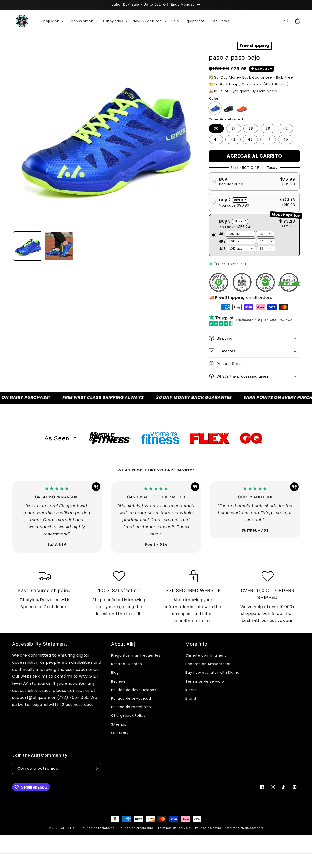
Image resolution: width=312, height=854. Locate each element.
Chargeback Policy (128, 715)
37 (233, 128)
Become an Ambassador (208, 664)
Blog (115, 672)
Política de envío (208, 828)
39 (268, 128)
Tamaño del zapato (227, 119)
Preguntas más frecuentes (135, 655)
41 (216, 139)
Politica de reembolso (131, 707)
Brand (190, 698)
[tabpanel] (110, 438)
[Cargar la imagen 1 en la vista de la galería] (27, 246)
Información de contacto (244, 828)
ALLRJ (65, 828)
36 (216, 128)
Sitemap (119, 724)
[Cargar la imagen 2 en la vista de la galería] (59, 246)
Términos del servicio (174, 828)
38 (250, 128)
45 (285, 139)
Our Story (119, 732)
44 (268, 139)
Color (214, 98)
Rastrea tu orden (126, 664)
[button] (52, 21)
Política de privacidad (131, 698)
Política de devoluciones (133, 689)
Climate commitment (205, 655)
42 (233, 139)
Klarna (191, 689)
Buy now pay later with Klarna (212, 672)
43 (250, 139)
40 (285, 128)
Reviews (118, 681)
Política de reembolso (98, 828)
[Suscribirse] (95, 768)
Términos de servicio (204, 681)
